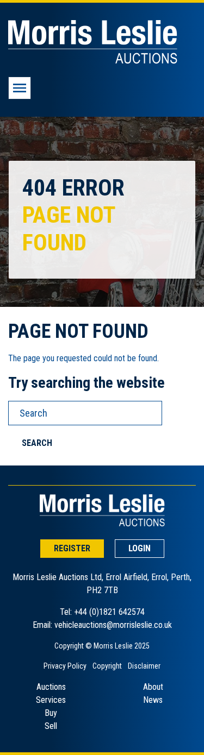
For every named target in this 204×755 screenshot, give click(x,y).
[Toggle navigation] (19, 88)
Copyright (107, 666)
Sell (51, 726)
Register (72, 548)
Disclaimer (144, 666)
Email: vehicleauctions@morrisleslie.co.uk (102, 625)
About (153, 687)
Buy (51, 713)
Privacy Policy (65, 666)
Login (139, 548)
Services (51, 700)
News (153, 700)
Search (37, 443)
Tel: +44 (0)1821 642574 (102, 612)
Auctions (51, 687)
